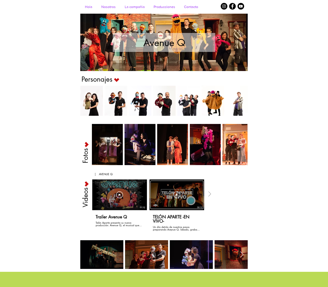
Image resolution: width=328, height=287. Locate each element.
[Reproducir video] (119, 194)
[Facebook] (232, 6)
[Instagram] (224, 6)
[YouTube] (240, 6)
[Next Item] (242, 100)
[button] (104, 174)
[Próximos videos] (209, 194)
